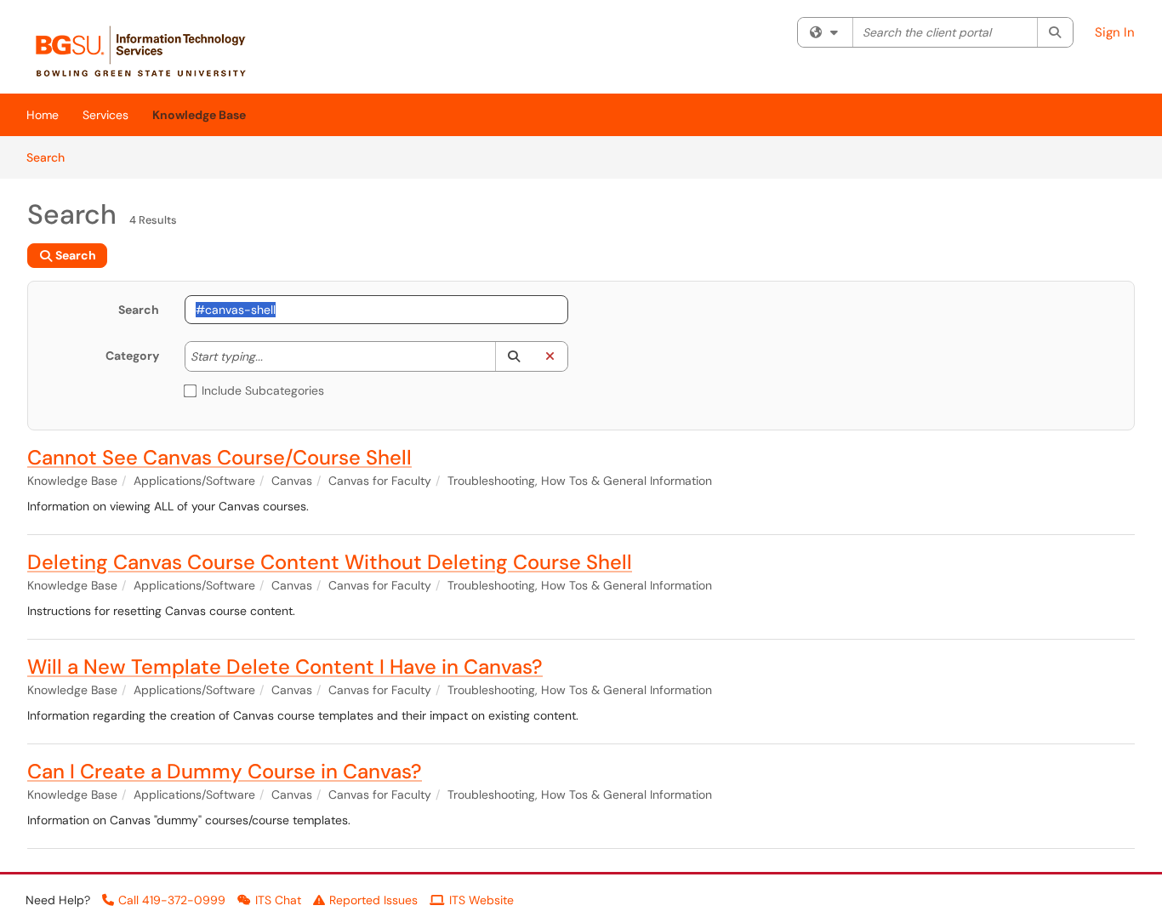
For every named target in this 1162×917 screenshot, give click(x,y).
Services (105, 114)
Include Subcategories (263, 390)
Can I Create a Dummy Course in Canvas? (224, 771)
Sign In (1115, 32)
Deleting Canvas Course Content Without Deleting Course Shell (329, 562)
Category (132, 355)
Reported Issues (373, 900)
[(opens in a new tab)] (149, 51)
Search (51, 157)
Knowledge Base (199, 114)
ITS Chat (278, 900)
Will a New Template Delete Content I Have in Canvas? (285, 666)
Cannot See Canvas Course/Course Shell (219, 457)
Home (42, 114)
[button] (513, 356)
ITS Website (481, 900)
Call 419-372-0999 (171, 900)
